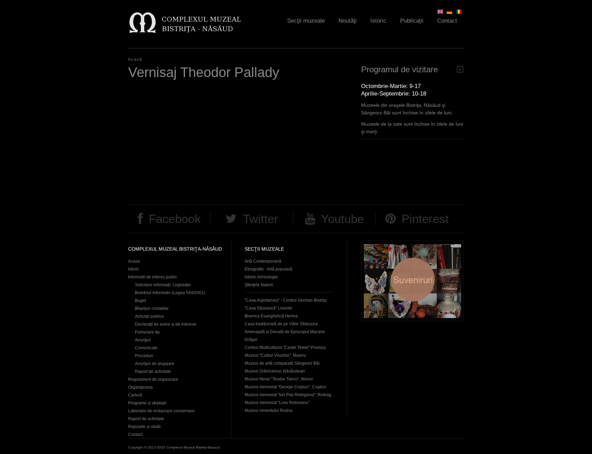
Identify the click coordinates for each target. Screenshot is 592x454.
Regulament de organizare (153, 379)
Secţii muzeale (306, 20)
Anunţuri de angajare (154, 363)
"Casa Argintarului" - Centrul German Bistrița (285, 300)
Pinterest (425, 218)
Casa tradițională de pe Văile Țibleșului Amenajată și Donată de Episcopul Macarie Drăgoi (285, 331)
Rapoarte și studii (144, 426)
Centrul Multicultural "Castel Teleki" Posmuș (285, 347)
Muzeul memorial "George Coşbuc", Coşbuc (285, 386)
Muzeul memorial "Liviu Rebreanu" (277, 402)
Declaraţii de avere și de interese (165, 324)
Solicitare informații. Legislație (163, 284)
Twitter (260, 218)
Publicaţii (411, 20)
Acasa (134, 261)
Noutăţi (347, 20)
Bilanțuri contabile (152, 308)
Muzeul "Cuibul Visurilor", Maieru (275, 355)
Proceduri (144, 355)
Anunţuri (143, 340)
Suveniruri (412, 281)
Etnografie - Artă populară (268, 269)
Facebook (175, 218)
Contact (447, 20)
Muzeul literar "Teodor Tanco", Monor (279, 379)
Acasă (135, 59)
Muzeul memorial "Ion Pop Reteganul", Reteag (288, 394)
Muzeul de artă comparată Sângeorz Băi (282, 363)
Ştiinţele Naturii (259, 284)
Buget (140, 300)
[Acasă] (185, 22)
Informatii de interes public (152, 277)
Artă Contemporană (263, 261)
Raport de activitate (153, 371)
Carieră (135, 395)
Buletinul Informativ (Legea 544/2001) (170, 292)
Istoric (378, 20)
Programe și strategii (147, 403)
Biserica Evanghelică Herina (271, 316)
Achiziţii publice (149, 316)
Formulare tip (147, 332)
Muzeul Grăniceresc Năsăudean (275, 371)
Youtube (342, 218)
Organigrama (140, 387)
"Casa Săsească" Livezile (268, 308)
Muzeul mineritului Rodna (269, 410)
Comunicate (146, 347)
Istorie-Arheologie (261, 277)
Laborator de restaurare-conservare (161, 410)
